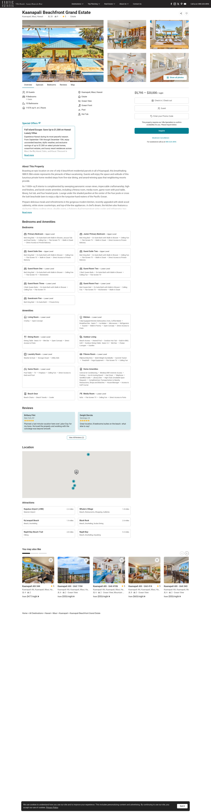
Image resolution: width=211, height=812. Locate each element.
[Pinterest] (181, 3)
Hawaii (40, 16)
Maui (34, 16)
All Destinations (36, 613)
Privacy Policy (52, 807)
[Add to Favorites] (186, 13)
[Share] (181, 13)
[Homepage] (8, 4)
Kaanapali (26, 16)
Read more (29, 155)
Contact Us (137, 4)
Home (24, 613)
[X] (178, 3)
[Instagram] (175, 3)
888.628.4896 (171, 142)
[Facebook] (171, 3)
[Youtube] (185, 3)
